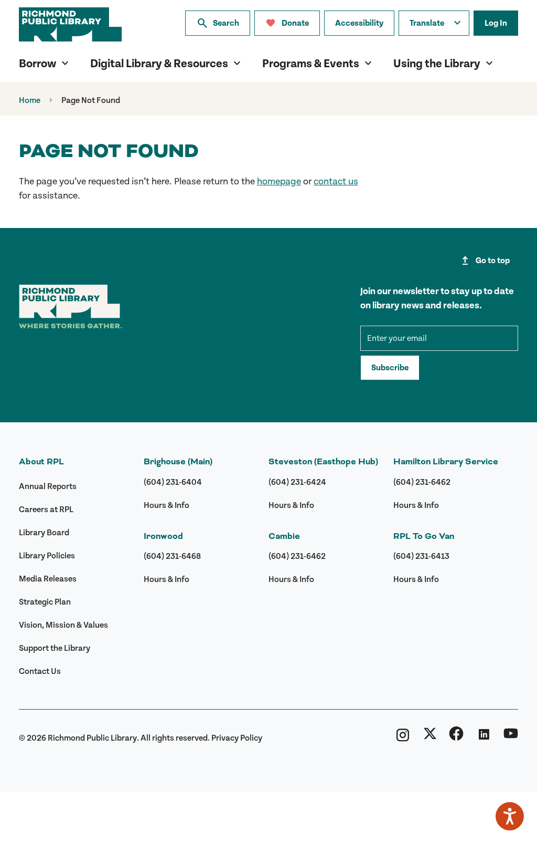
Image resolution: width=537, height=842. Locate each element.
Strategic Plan (45, 602)
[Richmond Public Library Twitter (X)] (430, 738)
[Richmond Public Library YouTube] (510, 738)
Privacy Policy (236, 738)
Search (217, 23)
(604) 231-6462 (297, 556)
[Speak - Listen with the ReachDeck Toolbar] (510, 816)
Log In (496, 23)
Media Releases (48, 579)
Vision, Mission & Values (63, 625)
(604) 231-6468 (172, 556)
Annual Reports (48, 486)
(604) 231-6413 (421, 556)
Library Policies (47, 555)
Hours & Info (166, 505)
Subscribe (390, 367)
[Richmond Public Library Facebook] (456, 738)
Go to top (484, 260)
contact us (336, 181)
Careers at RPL (46, 509)
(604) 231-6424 (297, 482)
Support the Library (54, 648)
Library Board (44, 532)
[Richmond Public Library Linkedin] (483, 738)
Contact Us (40, 671)
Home (29, 100)
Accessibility (359, 23)
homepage (279, 181)
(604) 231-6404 (173, 482)
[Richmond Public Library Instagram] (402, 738)
